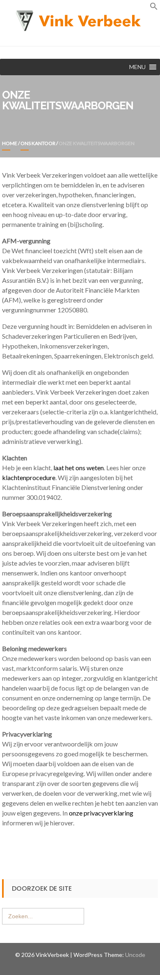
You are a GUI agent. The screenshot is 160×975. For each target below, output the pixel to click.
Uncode (135, 954)
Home (9, 143)
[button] (154, 8)
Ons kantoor (38, 143)
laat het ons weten (78, 467)
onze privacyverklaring (101, 813)
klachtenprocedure (28, 477)
